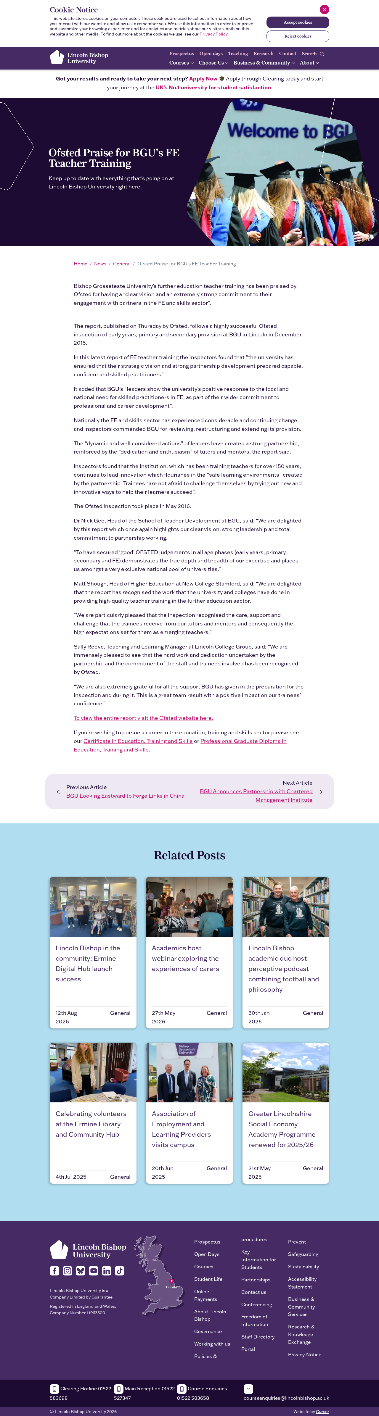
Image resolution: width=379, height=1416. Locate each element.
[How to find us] (159, 1275)
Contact (287, 53)
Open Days (207, 1254)
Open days (211, 53)
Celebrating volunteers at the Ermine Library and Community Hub (91, 1123)
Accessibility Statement (302, 1283)
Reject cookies (298, 36)
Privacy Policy (213, 34)
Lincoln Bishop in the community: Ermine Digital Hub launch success (88, 963)
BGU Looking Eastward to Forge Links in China (125, 795)
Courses (179, 62)
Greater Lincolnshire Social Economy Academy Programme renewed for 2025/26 (282, 1129)
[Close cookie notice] (324, 9)
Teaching (238, 53)
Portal (248, 1349)
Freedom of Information (254, 1320)
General (122, 264)
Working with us (212, 1344)
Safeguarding (303, 1254)
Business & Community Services (301, 1306)
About (308, 62)
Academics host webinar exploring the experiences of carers (185, 958)
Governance (208, 1331)
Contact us (253, 1292)
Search (310, 53)
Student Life (208, 1279)
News (100, 264)
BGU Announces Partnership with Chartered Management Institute (256, 795)
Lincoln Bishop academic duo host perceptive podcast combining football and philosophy (283, 969)
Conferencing (256, 1304)
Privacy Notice (304, 1354)
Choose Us (212, 62)
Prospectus (181, 53)
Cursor (322, 1411)
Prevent (297, 1241)
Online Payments (205, 1295)
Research (263, 53)
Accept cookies (298, 22)
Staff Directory (258, 1336)
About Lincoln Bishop (210, 1315)
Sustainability (303, 1266)
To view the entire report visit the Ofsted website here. (143, 718)
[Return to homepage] (79, 57)
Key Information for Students (258, 1259)
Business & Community (262, 62)
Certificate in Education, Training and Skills (138, 741)
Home (80, 264)
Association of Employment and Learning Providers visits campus (181, 1129)
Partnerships (256, 1279)
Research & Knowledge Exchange (301, 1334)
